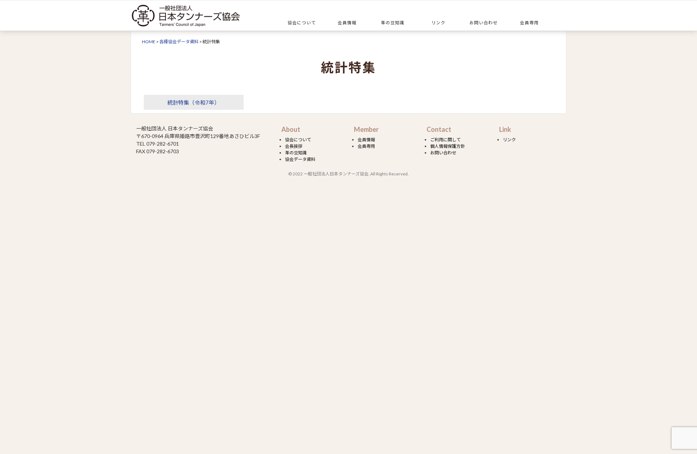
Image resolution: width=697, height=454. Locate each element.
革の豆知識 (392, 22)
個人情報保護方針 (447, 146)
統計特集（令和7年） (193, 102)
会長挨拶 (293, 146)
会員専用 (529, 22)
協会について (302, 22)
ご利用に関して (445, 139)
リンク (438, 22)
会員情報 (347, 22)
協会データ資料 (300, 159)
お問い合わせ (483, 22)
